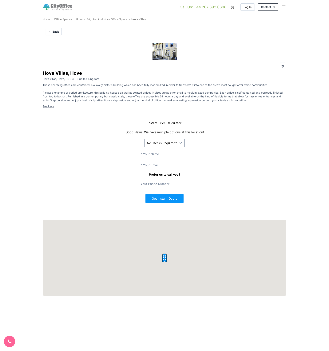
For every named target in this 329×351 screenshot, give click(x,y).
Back (56, 31)
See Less (48, 106)
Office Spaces (63, 19)
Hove (79, 19)
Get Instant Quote (164, 198)
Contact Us (268, 7)
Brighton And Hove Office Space (107, 19)
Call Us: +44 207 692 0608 (203, 7)
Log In (248, 7)
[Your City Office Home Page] (57, 7)
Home (46, 19)
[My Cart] (232, 6)
